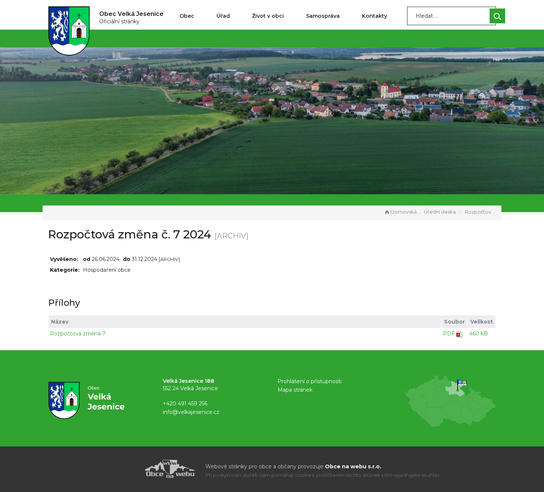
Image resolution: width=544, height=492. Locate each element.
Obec (186, 16)
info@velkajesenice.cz (191, 412)
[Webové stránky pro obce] (127, 469)
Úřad (223, 16)
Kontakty (374, 16)
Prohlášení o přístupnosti (310, 381)
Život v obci (268, 16)
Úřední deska (440, 212)
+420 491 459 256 (185, 403)
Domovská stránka (406, 212)
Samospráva (323, 16)
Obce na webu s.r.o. (353, 466)
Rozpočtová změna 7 (77, 333)
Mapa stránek (295, 389)
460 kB (478, 333)
